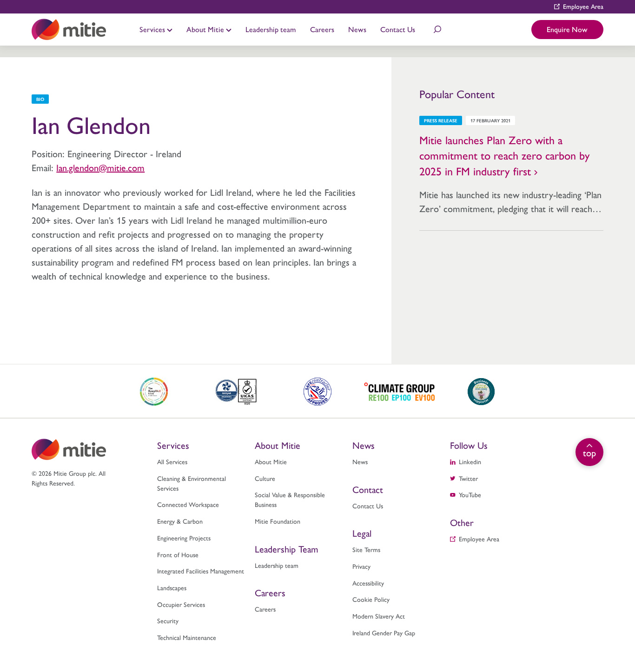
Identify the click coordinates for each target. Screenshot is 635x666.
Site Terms (366, 549)
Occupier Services (181, 604)
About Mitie (206, 29)
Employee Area (583, 6)
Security (168, 620)
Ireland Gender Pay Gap (383, 632)
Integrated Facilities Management (200, 570)
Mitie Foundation (277, 521)
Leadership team (270, 29)
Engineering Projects (184, 537)
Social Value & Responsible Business (290, 499)
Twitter (468, 478)
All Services (172, 461)
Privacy (361, 566)
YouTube (470, 494)
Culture (265, 478)
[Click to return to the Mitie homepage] (69, 29)
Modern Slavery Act (378, 615)
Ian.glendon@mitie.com (100, 167)
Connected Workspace (188, 504)
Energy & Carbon (180, 521)
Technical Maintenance (186, 637)
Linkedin (470, 461)
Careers (322, 29)
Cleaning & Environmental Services (191, 483)
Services (153, 29)
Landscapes (171, 587)
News (357, 29)
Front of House (177, 554)
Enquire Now (567, 29)
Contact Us (397, 29)
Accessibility (368, 582)
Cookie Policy (371, 599)
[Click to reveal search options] (437, 29)
